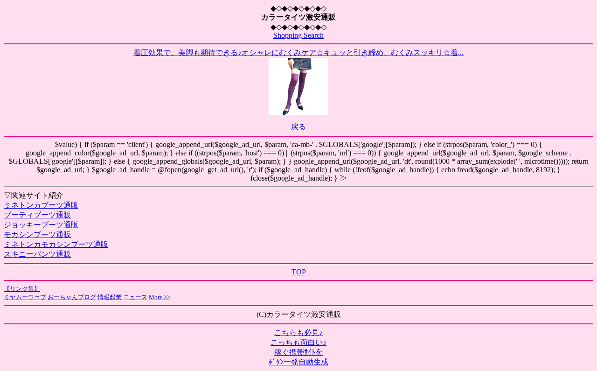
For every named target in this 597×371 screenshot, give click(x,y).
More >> (159, 297)
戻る (298, 127)
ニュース (135, 297)
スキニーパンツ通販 (37, 254)
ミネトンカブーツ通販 (41, 205)
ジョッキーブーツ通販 (41, 225)
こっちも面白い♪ (298, 342)
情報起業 (109, 297)
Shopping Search (298, 35)
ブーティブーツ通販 (37, 215)
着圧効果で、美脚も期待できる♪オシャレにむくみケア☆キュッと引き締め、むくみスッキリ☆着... (298, 52)
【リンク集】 (22, 288)
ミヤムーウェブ (25, 297)
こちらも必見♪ (298, 332)
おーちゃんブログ (72, 297)
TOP (299, 272)
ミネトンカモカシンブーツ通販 (56, 244)
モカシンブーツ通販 (37, 234)
